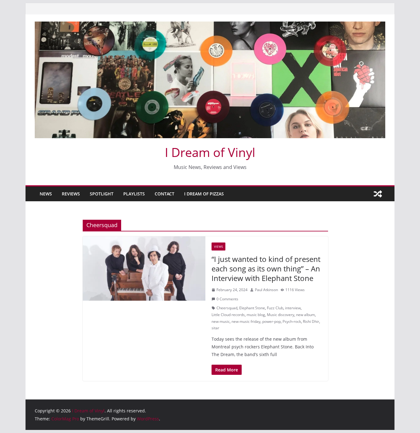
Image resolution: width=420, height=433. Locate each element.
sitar (215, 328)
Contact (164, 194)
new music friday (246, 321)
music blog (256, 314)
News (46, 194)
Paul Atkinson (266, 289)
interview (293, 308)
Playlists (134, 194)
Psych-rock (292, 321)
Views (218, 246)
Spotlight (101, 194)
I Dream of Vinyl (210, 152)
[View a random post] (377, 193)
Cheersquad (226, 308)
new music (221, 321)
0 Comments (227, 299)
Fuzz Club (275, 308)
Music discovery (280, 314)
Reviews (71, 194)
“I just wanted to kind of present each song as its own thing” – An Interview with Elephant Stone (266, 268)
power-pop (271, 321)
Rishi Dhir (311, 321)
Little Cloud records (228, 314)
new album (305, 314)
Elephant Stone (252, 308)
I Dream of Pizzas (204, 194)
